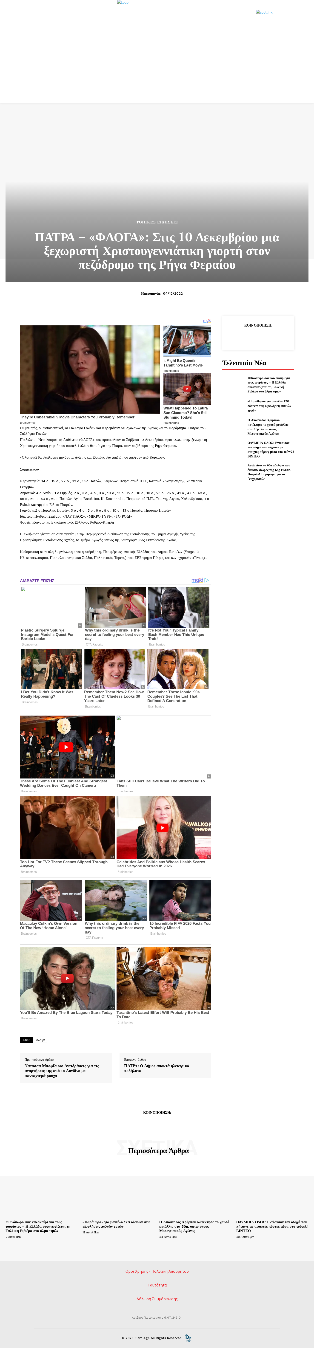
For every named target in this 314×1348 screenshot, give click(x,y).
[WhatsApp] (268, 336)
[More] (279, 336)
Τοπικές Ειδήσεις (157, 222)
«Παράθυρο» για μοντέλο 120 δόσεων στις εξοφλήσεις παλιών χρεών (269, 405)
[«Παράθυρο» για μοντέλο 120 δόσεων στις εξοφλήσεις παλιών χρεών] (233, 405)
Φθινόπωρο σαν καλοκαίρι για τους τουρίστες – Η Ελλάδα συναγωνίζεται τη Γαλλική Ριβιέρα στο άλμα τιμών (269, 385)
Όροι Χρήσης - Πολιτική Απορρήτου (157, 1271)
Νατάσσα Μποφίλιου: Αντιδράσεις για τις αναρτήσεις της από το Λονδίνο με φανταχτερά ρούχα (62, 1070)
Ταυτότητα (157, 1285)
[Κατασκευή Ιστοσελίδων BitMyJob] (187, 1338)
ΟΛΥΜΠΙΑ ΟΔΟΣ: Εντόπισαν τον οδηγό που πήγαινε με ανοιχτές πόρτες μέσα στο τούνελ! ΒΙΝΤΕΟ (271, 449)
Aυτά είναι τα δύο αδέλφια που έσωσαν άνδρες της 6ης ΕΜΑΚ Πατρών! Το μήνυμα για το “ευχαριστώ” (269, 472)
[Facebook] (236, 336)
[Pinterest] (258, 336)
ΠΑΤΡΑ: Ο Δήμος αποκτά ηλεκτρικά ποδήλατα (156, 1068)
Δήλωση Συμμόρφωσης (157, 1298)
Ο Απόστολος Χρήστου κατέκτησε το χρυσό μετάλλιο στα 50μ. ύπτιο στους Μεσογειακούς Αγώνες (268, 427)
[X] (247, 336)
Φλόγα (40, 1040)
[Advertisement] (157, 69)
